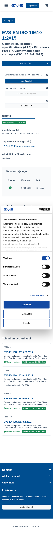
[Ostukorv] (46, 5)
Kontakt (7, 470)
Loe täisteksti (26, 81)
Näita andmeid (37, 295)
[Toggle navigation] (6, 5)
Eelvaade (25, 106)
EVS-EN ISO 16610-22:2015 (18, 375)
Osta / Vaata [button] (25, 63)
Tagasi (10, 20)
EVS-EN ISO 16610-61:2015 (18, 398)
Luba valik (26, 314)
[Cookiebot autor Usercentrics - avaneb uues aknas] (38, 209)
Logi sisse (32, 5)
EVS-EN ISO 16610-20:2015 (18, 352)
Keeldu (26, 323)
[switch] (46, 267)
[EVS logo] (17, 5)
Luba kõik (26, 304)
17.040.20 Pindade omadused (19, 146)
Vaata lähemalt (26, 507)
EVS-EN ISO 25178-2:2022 (18, 422)
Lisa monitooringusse (26, 93)
